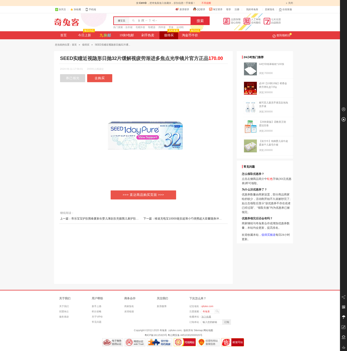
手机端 (92, 9)
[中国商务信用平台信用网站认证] (112, 342)
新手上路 (96, 306)
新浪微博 (161, 306)
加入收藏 (206, 316)
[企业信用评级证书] (135, 342)
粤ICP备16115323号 (156, 335)
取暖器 (151, 27)
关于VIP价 (97, 316)
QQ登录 (201, 9)
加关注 (62, 9)
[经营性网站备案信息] (208, 342)
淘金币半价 (190, 34)
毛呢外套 (140, 27)
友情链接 (129, 311)
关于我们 (64, 306)
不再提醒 (206, 3)
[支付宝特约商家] (159, 342)
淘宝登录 (217, 9)
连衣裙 (129, 27)
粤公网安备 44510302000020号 (185, 335)
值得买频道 (268, 234)
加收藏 (77, 9)
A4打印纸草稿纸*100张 (271, 64)
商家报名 (129, 306)
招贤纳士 (64, 311)
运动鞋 (180, 27)
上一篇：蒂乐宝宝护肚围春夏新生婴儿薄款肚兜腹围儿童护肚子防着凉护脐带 (108, 218)
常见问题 (96, 322)
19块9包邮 (126, 35)
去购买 (100, 78)
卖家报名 (270, 9)
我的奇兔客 (252, 9)
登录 (228, 9)
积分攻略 (96, 311)
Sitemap (198, 330)
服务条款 (64, 316)
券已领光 (73, 78)
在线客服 (287, 9)
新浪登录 (184, 9)
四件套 (162, 27)
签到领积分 (284, 35)
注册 (237, 9)
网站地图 (208, 330)
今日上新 (86, 34)
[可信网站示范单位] (185, 342)
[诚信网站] (232, 342)
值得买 (171, 34)
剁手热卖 (147, 35)
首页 (63, 35)
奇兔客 (66, 22)
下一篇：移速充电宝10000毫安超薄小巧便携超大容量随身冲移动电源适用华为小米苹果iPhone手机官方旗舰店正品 (215, 218)
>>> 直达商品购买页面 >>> (143, 194)
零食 (171, 27)
